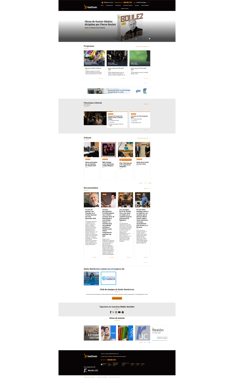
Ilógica (118, 377)
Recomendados (145, 5)
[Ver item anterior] (141, 183)
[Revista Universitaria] (143, 333)
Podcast (137, 5)
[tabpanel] (94, 65)
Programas (118, 5)
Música (87, 194)
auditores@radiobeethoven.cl (112, 353)
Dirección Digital (91, 377)
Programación (109, 5)
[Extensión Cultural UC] (92, 333)
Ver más (147, 104)
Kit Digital (104, 377)
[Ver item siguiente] (149, 183)
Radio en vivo (107, 2)
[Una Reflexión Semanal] (160, 333)
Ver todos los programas (143, 46)
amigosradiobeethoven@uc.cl (119, 356)
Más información (117, 298)
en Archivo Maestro (91, 32)
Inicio (102, 5)
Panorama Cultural (127, 5)
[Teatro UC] (109, 333)
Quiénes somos (125, 8)
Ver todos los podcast (143, 138)
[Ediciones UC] (126, 333)
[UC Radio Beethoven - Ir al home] (90, 7)
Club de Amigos (140, 2)
